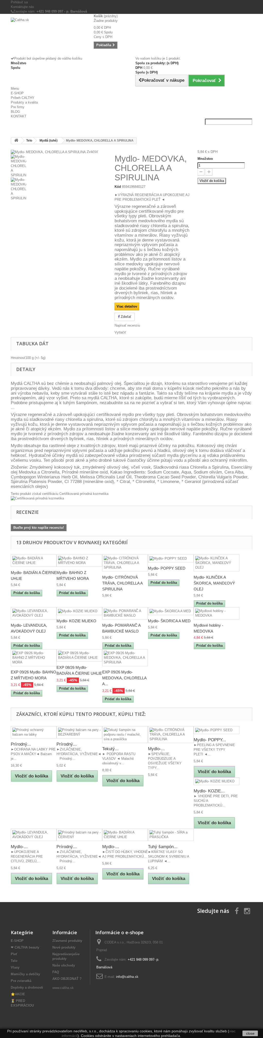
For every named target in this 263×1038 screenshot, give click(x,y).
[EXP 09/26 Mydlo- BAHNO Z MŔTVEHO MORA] (34, 657)
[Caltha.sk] (48, 28)
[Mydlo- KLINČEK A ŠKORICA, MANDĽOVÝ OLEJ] (216, 562)
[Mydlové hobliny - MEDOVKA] (216, 613)
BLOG (15, 112)
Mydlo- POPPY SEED (166, 568)
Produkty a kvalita (24, 102)
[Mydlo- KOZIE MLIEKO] (79, 611)
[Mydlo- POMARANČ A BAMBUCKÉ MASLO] (125, 613)
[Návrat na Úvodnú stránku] (16, 140)
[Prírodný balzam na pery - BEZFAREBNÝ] (79, 732)
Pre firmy (17, 107)
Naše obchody (63, 965)
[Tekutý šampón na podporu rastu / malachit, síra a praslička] (125, 734)
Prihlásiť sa (19, 2)
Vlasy (15, 967)
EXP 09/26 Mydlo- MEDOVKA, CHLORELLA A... (124, 678)
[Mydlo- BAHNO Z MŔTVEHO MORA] (79, 560)
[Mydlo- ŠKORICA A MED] (171, 611)
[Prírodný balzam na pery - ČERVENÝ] (79, 835)
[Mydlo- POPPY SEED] (171, 558)
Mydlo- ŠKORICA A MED (169, 621)
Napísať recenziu (127, 325)
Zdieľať (125, 317)
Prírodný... (21, 744)
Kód (118, 187)
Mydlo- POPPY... (210, 739)
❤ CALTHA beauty (25, 947)
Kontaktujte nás (22, 7)
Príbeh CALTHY (22, 98)
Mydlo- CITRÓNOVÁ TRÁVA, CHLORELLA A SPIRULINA (122, 583)
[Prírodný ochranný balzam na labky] (34, 732)
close (250, 1033)
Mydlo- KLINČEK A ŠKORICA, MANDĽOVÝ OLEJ (214, 583)
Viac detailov (127, 306)
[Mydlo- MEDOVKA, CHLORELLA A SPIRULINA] (59, 166)
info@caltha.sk (127, 977)
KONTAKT (18, 116)
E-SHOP (17, 93)
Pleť (14, 954)
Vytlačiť (120, 332)
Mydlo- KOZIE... (209, 791)
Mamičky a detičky (25, 974)
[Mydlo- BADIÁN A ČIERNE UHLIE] (34, 560)
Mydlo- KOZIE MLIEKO (76, 621)
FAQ (55, 972)
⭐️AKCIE (18, 994)
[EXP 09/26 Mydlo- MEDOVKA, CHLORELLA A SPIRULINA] (125, 657)
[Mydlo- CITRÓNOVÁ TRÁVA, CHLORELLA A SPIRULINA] (125, 562)
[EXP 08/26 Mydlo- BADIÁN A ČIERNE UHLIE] (79, 655)
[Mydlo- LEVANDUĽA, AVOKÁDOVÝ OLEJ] (34, 613)
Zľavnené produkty (67, 941)
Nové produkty (64, 947)
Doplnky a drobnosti (27, 987)
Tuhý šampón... (162, 846)
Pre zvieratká (21, 981)
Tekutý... (110, 748)
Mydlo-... (156, 748)
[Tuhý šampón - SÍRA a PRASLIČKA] (171, 835)
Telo (14, 961)
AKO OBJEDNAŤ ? (67, 979)
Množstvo (205, 159)
